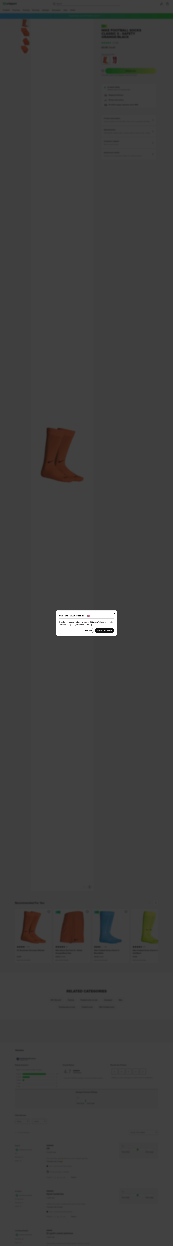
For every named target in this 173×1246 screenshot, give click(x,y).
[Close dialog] (114, 613)
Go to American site (104, 630)
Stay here (88, 630)
